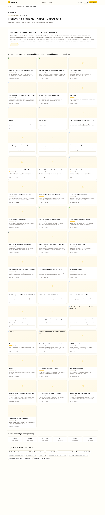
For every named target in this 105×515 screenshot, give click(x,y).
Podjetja (50, 2)
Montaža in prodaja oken (16, 455)
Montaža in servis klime (83, 451)
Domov (9, 6)
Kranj (60, 439)
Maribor (30, 439)
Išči (81, 2)
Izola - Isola (45, 439)
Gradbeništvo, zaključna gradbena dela (20, 451)
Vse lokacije (13, 12)
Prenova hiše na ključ (19, 6)
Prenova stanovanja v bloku (65, 451)
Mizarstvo (42, 455)
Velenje (90, 439)
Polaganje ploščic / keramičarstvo (78, 455)
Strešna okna (50, 451)
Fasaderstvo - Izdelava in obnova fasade (20, 458)
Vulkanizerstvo (39, 451)
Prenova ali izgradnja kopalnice (57, 455)
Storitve (44, 2)
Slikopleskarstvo (31, 455)
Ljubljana (15, 439)
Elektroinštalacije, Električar (42, 458)
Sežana (75, 439)
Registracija (93, 2)
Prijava (86, 2)
